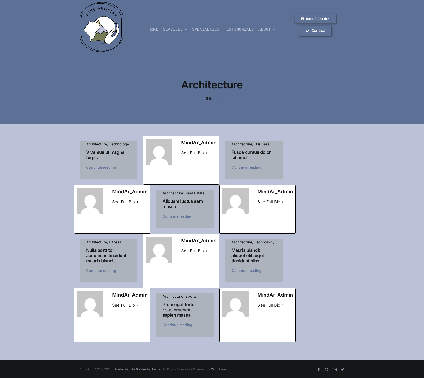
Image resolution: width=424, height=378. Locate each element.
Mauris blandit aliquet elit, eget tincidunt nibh (247, 255)
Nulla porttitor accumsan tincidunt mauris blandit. (106, 255)
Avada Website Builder (130, 369)
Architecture (96, 144)
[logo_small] (101, 4)
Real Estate (195, 193)
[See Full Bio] (206, 153)
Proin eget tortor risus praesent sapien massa (179, 310)
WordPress (219, 369)
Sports (191, 296)
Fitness (115, 242)
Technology (119, 144)
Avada (155, 369)
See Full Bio (192, 152)
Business (262, 144)
